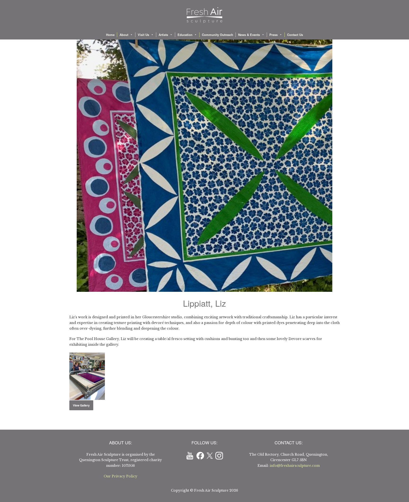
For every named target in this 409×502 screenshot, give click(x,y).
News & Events (249, 34)
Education (185, 34)
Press (273, 34)
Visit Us (143, 34)
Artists (163, 34)
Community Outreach (217, 34)
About (124, 34)
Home (110, 34)
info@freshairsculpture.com (295, 465)
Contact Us (295, 34)
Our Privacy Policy (120, 476)
